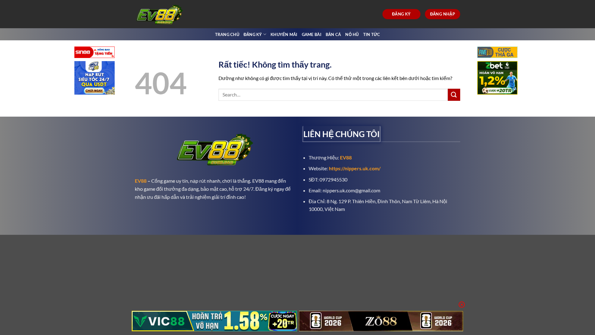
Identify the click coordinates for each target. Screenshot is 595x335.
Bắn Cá (333, 34)
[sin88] (94, 53)
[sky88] (94, 79)
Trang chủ (227, 34)
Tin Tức (371, 34)
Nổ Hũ (352, 34)
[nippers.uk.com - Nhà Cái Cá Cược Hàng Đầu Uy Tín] (160, 14)
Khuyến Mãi (284, 34)
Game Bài (311, 34)
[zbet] (497, 79)
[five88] (497, 53)
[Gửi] (454, 95)
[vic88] (214, 321)
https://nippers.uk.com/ (355, 168)
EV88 (141, 181)
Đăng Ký (253, 34)
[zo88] (381, 321)
